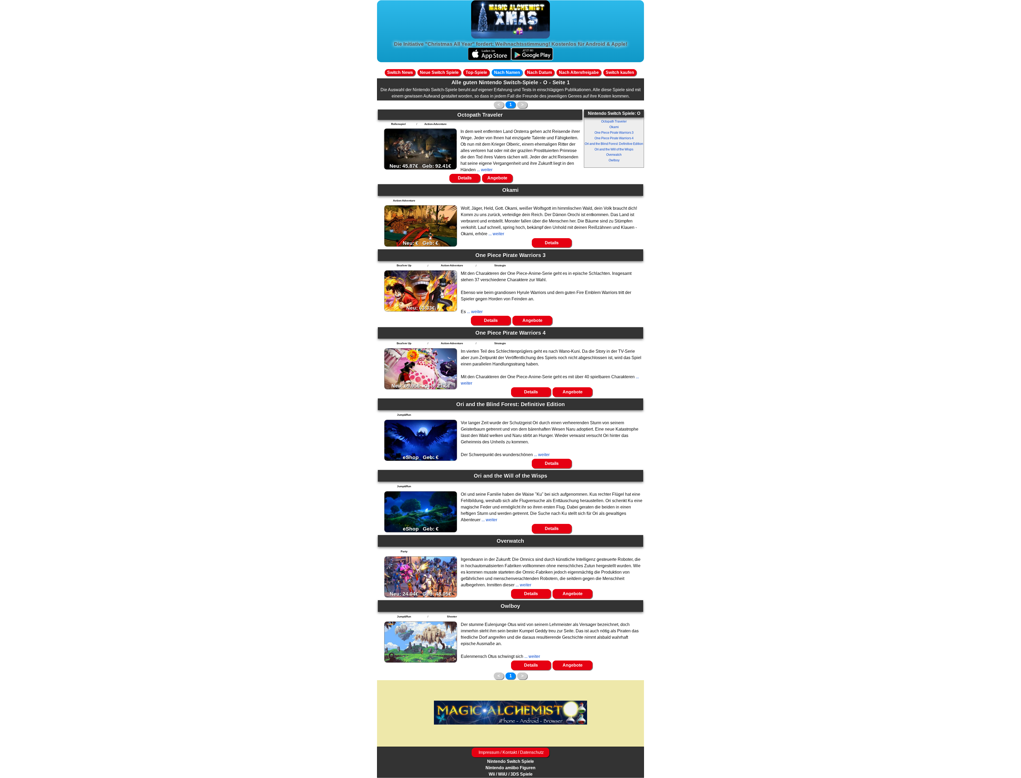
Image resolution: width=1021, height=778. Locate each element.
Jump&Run (404, 414)
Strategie (500, 265)
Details (465, 178)
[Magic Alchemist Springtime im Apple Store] (489, 59)
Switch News (400, 72)
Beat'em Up (404, 265)
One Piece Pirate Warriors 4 (614, 138)
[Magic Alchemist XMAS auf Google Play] (532, 59)
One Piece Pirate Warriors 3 (614, 132)
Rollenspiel (398, 124)
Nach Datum (539, 72)
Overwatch (614, 154)
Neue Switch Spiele (439, 72)
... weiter (484, 169)
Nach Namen (507, 72)
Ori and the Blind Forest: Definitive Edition (614, 143)
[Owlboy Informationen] (420, 642)
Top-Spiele (476, 72)
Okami (614, 127)
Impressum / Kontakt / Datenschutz (511, 752)
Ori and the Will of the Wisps (614, 149)
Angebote (497, 178)
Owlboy (614, 160)
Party (404, 551)
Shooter (452, 616)
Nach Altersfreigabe (579, 72)
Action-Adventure (435, 124)
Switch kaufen (620, 72)
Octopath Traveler (614, 121)
